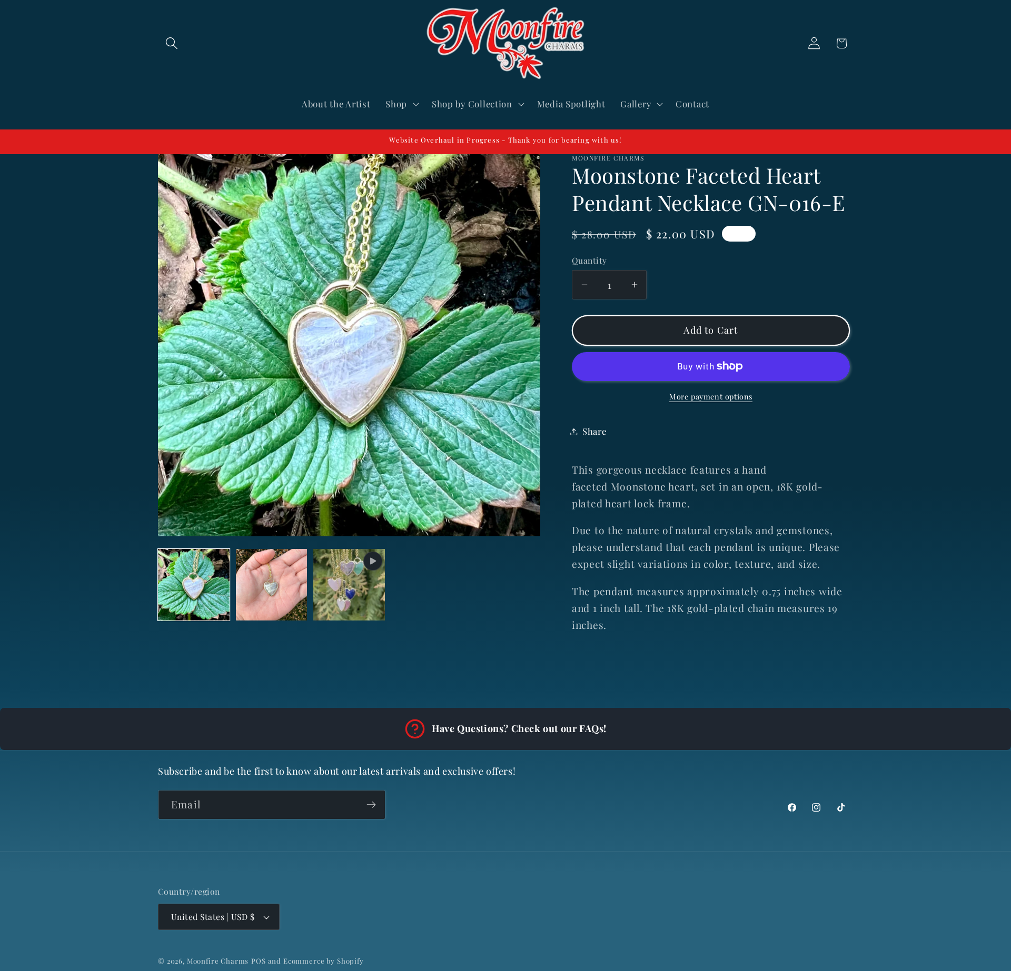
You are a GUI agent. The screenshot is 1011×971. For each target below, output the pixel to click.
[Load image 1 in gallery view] (194, 584)
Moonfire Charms (218, 960)
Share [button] (594, 431)
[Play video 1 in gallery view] (349, 584)
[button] (172, 43)
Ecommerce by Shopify (323, 960)
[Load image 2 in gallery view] (272, 584)
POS (258, 960)
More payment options (710, 396)
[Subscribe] (371, 804)
